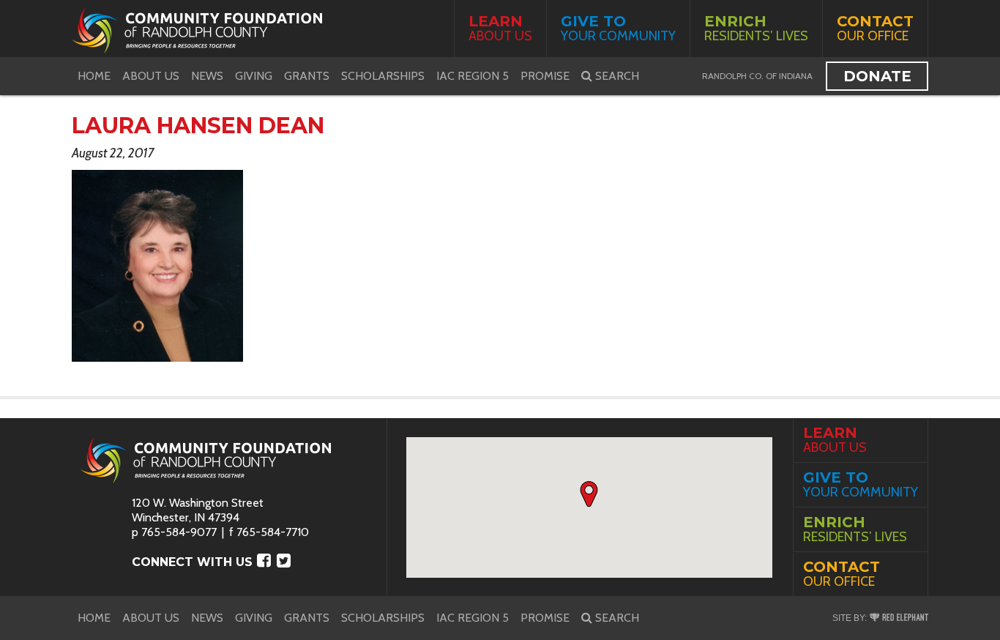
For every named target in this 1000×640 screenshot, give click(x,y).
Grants (306, 76)
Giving (253, 76)
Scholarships (383, 76)
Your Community (618, 28)
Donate (877, 76)
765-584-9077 (179, 532)
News (207, 76)
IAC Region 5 (472, 76)
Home (94, 76)
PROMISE (545, 76)
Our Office (875, 28)
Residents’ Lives (756, 28)
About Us (500, 28)
